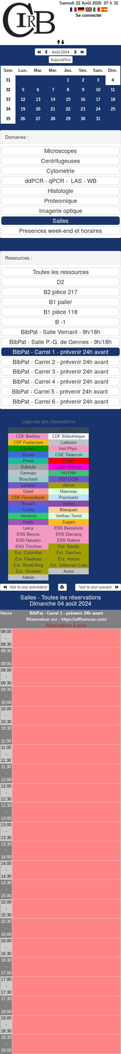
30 (83, 118)
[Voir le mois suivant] (75, 51)
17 (98, 99)
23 (83, 109)
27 (38, 118)
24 (98, 109)
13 (38, 99)
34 (8, 109)
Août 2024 (61, 51)
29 (68, 118)
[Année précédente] (39, 51)
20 (38, 109)
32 (8, 89)
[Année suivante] (82, 51)
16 (83, 99)
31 (8, 80)
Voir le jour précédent (27, 587)
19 (23, 109)
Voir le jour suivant (96, 587)
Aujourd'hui (61, 59)
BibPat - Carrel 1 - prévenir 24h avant (66, 613)
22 (68, 109)
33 (8, 99)
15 (68, 99)
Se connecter (89, 15)
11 (113, 89)
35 (8, 118)
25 (113, 109)
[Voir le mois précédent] (46, 51)
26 (23, 118)
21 (53, 109)
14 (53, 99)
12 (23, 99)
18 (113, 99)
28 (53, 118)
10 (98, 89)
